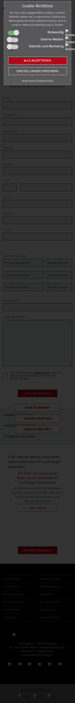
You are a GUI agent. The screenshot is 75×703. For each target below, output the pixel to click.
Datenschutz (45, 81)
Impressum (29, 81)
